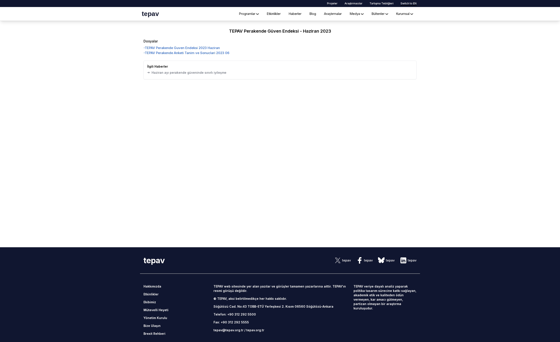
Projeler (332, 3)
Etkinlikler (274, 14)
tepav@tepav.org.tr (228, 330)
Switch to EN (408, 3)
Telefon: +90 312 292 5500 (235, 314)
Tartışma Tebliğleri (381, 3)
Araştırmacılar (353, 3)
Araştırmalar (333, 14)
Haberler (295, 14)
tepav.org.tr (255, 330)
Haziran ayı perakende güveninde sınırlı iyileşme (186, 72)
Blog (312, 14)
